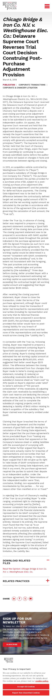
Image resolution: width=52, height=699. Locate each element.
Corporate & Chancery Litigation (20, 87)
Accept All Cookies (26, 687)
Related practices (16, 581)
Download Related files (16, 562)
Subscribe (11, 644)
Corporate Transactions (32, 85)
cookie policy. (42, 681)
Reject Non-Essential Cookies (26, 693)
